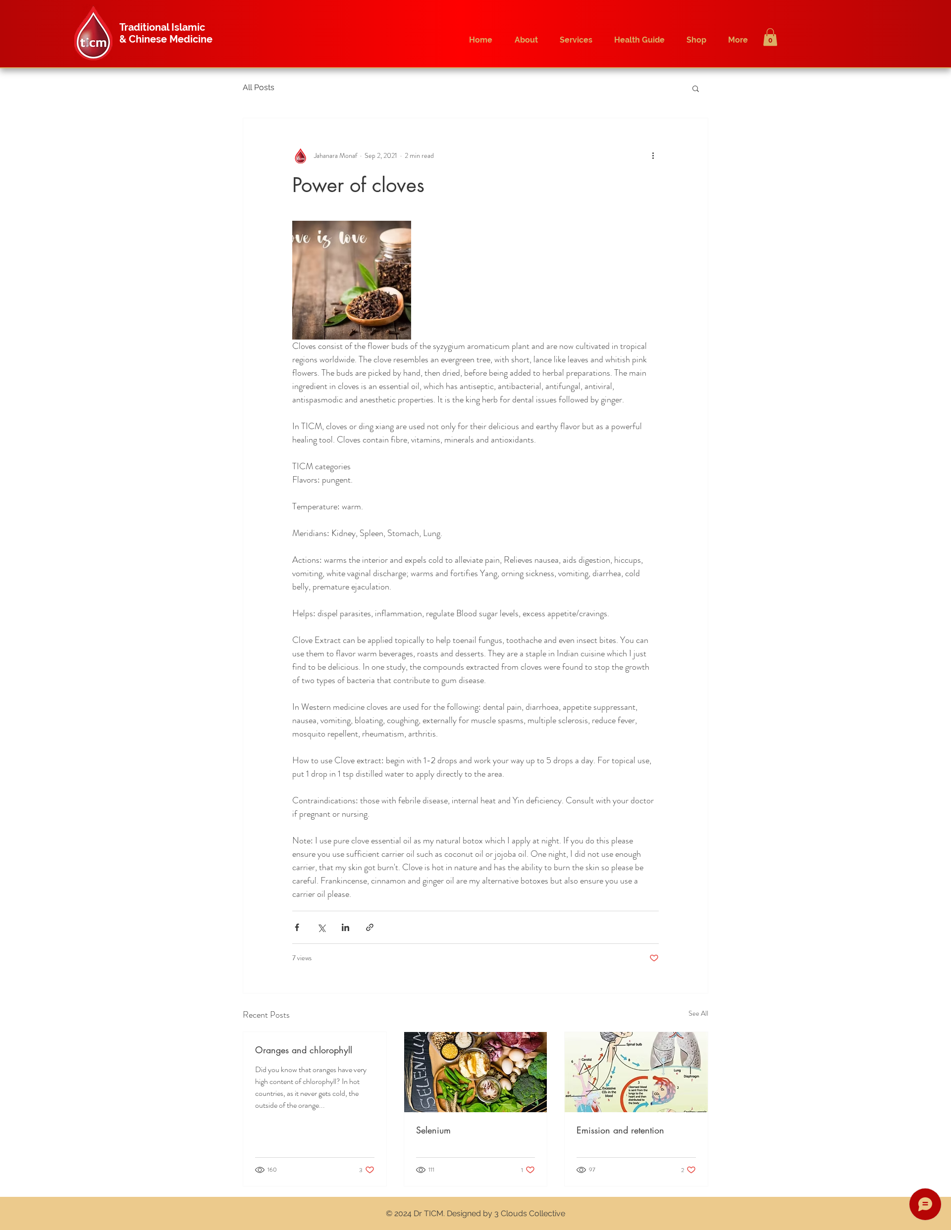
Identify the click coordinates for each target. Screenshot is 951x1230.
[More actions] (653, 156)
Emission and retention (620, 1130)
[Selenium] (475, 1072)
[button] (770, 37)
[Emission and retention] (636, 1072)
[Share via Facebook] (297, 927)
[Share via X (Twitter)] (321, 927)
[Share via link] (369, 927)
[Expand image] (351, 280)
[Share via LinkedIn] (345, 927)
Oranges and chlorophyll (303, 1050)
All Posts (258, 87)
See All (698, 1013)
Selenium (433, 1130)
